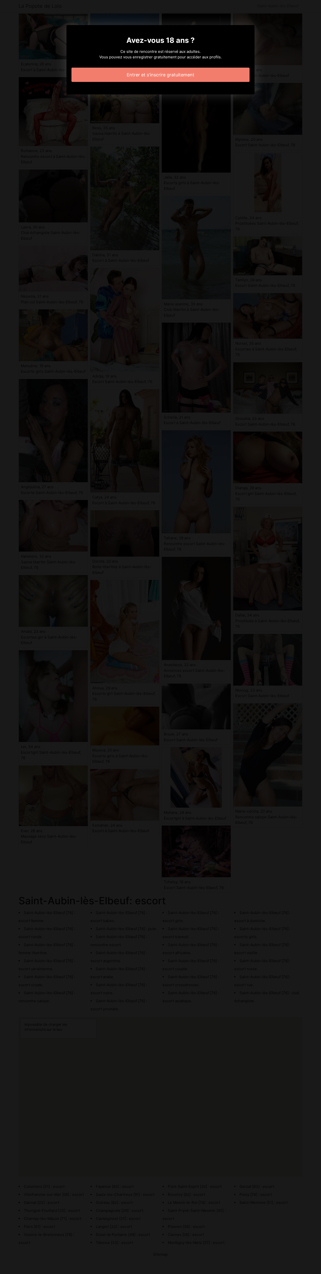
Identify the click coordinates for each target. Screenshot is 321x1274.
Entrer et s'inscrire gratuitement (160, 74)
